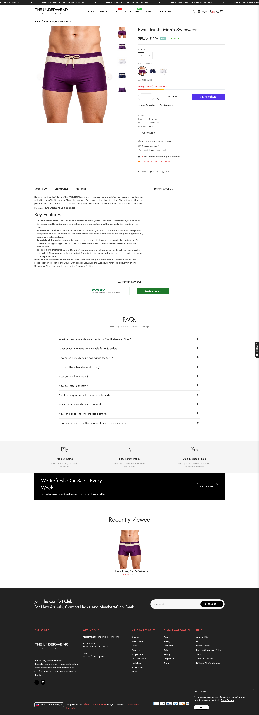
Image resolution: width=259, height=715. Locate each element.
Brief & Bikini (137, 641)
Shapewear (137, 654)
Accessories (138, 667)
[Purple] (142, 71)
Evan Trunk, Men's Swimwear (132, 571)
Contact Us (202, 637)
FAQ (198, 641)
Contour (136, 650)
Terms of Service (204, 658)
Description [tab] (41, 188)
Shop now (68, 2)
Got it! (201, 707)
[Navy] (153, 71)
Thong (167, 641)
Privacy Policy (202, 645)
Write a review (153, 291)
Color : (145, 63)
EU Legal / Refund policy (208, 663)
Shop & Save (206, 486)
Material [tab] (81, 188)
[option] (74, 74)
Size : (141, 49)
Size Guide (147, 80)
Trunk (134, 645)
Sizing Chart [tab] (62, 188)
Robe (166, 650)
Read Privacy (227, 700)
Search (199, 654)
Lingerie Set (169, 658)
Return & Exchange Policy (208, 650)
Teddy (167, 654)
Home (37, 21)
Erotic (134, 671)
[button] (193, 11)
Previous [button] (40, 77)
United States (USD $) (50, 704)
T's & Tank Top (139, 658)
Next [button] (109, 77)
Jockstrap (137, 663)
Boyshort (168, 645)
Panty (167, 637)
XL (166, 55)
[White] (163, 71)
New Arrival (137, 637)
